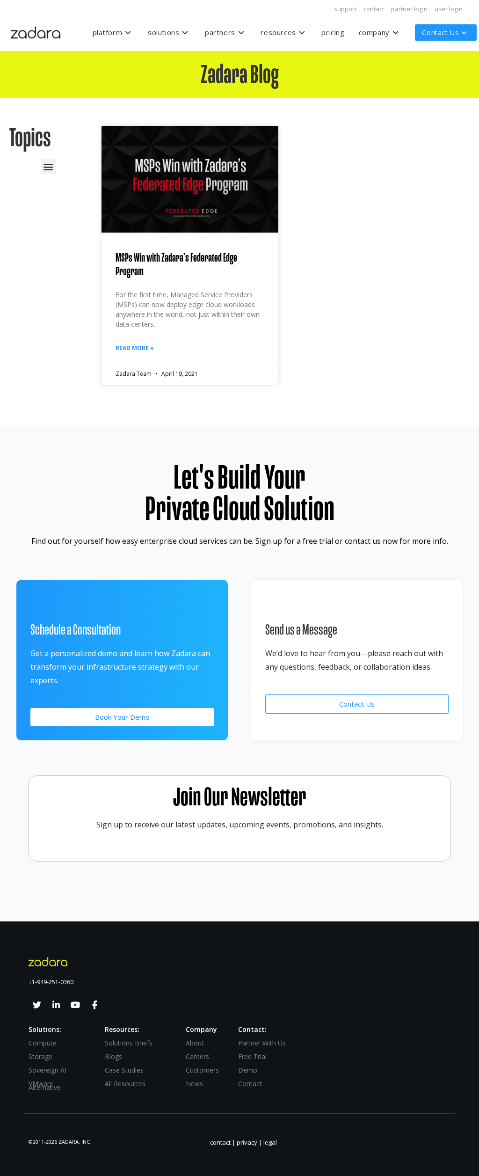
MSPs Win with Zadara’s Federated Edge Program (176, 264)
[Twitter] (37, 1005)
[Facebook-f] (94, 1005)
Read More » (135, 348)
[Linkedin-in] (56, 1005)
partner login (409, 9)
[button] (48, 166)
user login (449, 9)
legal (270, 1142)
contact (373, 9)
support (345, 9)
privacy (247, 1142)
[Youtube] (75, 1005)
